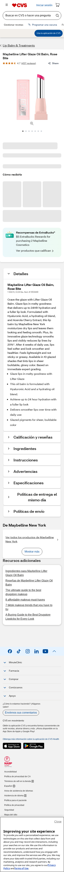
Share (55, 63)
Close (57, 821)
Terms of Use (21, 868)
